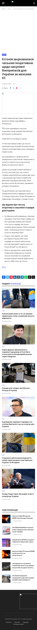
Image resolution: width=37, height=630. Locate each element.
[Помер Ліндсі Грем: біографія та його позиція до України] (18, 479)
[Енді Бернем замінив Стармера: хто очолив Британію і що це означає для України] (18, 407)
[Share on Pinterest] (16, 88)
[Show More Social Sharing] (20, 88)
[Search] (34, 3)
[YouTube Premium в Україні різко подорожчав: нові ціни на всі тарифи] (6, 530)
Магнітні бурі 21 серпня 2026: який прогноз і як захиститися (23, 553)
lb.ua (4, 267)
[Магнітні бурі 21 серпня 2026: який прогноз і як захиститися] (6, 554)
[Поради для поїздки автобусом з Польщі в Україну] (18, 373)
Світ (4, 54)
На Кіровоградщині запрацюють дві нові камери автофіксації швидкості (23, 578)
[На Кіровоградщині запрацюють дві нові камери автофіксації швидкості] (6, 578)
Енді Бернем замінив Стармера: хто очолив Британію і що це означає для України (18, 424)
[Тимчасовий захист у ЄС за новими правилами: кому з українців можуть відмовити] (18, 298)
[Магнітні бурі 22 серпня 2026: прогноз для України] (6, 519)
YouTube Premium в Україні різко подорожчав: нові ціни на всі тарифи (23, 530)
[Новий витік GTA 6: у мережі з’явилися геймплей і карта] (6, 543)
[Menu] (3, 3)
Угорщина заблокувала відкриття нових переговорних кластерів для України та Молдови (17, 460)
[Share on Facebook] (10, 88)
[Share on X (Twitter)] (13, 88)
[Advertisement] (18, 31)
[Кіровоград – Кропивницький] (18, 3)
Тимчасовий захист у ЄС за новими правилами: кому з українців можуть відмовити (18, 316)
